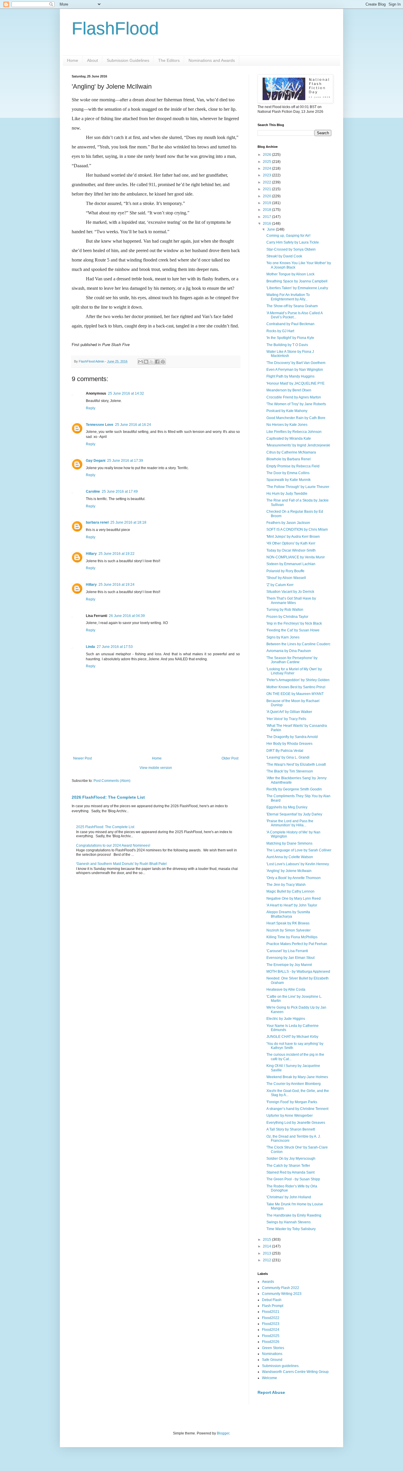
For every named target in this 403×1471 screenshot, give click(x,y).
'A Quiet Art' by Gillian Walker (289, 712)
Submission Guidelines (128, 60)
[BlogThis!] (146, 362)
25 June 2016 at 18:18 (128, 522)
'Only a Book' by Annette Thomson (293, 878)
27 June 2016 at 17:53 (115, 647)
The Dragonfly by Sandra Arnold (292, 737)
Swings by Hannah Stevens (288, 1222)
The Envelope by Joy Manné (289, 965)
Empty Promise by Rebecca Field (293, 466)
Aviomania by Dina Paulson (288, 651)
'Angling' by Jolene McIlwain (289, 871)
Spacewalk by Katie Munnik (288, 480)
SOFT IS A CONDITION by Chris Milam (297, 529)
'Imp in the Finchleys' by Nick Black (294, 623)
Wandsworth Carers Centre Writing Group (295, 1372)
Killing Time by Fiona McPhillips (291, 937)
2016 (267, 223)
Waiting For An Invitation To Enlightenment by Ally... (288, 297)
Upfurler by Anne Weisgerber (289, 1115)
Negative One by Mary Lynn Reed (293, 898)
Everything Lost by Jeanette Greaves (295, 1123)
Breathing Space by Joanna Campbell (296, 281)
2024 (267, 168)
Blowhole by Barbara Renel (288, 459)
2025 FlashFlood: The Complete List (105, 827)
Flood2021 (270, 1312)
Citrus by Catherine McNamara (291, 452)
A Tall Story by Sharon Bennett (290, 1129)
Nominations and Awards (212, 60)
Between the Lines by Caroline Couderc (298, 644)
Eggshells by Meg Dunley (286, 807)
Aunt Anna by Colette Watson (289, 857)
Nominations (272, 1354)
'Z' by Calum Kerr (280, 585)
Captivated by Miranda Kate (288, 438)
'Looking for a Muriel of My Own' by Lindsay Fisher (294, 671)
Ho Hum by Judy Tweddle (286, 494)
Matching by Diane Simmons (289, 843)
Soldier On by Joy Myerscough (290, 1158)
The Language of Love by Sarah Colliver (298, 850)
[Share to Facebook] (157, 362)
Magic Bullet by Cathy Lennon (290, 891)
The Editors (169, 60)
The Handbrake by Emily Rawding (293, 1215)
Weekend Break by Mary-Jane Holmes (297, 1077)
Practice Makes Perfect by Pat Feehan (296, 944)
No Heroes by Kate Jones (286, 425)
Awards (268, 1282)
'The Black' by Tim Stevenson (289, 771)
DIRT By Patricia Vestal (284, 751)
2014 (267, 1246)
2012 (267, 1260)
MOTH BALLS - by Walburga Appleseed (298, 971)
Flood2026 (270, 1342)
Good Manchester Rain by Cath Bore (295, 418)
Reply (90, 408)
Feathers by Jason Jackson (288, 523)
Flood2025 (270, 1336)
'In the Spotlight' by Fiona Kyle (290, 338)
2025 (267, 162)
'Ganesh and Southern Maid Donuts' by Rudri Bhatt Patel (121, 864)
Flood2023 (270, 1324)
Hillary (91, 554)
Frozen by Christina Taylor (287, 617)
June (271, 229)
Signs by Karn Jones (282, 637)
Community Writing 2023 (282, 1294)
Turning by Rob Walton (284, 610)
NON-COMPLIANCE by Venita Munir (295, 557)
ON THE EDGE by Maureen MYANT (295, 694)
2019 (267, 203)
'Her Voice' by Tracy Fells (286, 719)
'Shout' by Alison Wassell (286, 578)
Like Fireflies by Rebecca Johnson (294, 432)
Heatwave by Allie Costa (285, 989)
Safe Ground (272, 1360)
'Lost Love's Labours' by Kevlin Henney (297, 864)
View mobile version (156, 768)
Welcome (269, 1378)
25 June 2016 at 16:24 (133, 425)
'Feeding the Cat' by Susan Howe (293, 630)
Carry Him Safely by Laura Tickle (292, 242)
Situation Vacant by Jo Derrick (290, 592)
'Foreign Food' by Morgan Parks (291, 1102)
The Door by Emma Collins (287, 473)
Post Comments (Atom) (112, 781)
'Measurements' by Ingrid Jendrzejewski (298, 445)
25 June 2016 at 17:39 (125, 461)
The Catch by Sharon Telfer (288, 1166)
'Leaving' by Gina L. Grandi (287, 757)
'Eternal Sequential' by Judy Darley (294, 814)
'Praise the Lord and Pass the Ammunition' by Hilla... (289, 823)
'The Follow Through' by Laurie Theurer (297, 487)
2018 (267, 210)
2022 (267, 182)
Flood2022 (270, 1318)
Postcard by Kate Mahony (286, 411)
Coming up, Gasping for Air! (288, 236)
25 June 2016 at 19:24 (117, 585)
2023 (267, 175)
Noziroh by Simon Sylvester (288, 930)
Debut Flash (271, 1300)
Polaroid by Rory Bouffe (285, 571)
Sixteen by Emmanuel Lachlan (290, 564)
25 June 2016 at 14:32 (126, 393)
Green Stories (273, 1348)
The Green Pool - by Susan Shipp (293, 1179)
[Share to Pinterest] (163, 362)
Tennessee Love (99, 425)
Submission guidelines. (280, 1366)
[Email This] (140, 362)
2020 (267, 196)
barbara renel (97, 522)
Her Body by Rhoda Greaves (289, 744)
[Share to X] (152, 362)
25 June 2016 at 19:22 (117, 554)
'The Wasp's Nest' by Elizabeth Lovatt (296, 764)
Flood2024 (270, 1330)
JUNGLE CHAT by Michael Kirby (292, 1037)
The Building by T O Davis (287, 345)
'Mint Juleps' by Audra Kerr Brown (293, 537)
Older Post (230, 758)
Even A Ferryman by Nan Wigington (294, 370)
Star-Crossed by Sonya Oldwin (291, 249)
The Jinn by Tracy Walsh (286, 885)
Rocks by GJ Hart (280, 331)
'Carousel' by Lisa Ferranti (287, 951)
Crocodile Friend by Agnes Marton (293, 397)
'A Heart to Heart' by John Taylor (291, 905)
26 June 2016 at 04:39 (127, 616)
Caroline (93, 491)
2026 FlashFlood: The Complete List (108, 797)
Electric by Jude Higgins (285, 1019)
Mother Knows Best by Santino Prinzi (295, 687)
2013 (267, 1253)
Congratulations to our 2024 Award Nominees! (113, 845)
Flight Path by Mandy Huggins (290, 376)
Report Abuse (271, 1392)
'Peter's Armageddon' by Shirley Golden (298, 680)
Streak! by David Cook (284, 256)
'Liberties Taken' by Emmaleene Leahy (297, 288)
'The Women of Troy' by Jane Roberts (296, 404)
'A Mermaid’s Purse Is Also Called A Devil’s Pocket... (294, 315)
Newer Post (82, 758)
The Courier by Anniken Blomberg (293, 1084)
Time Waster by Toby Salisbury (291, 1229)
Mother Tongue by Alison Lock (290, 274)
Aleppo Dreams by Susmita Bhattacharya (288, 914)
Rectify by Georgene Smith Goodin (294, 789)
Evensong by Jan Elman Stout (290, 958)
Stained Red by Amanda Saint (290, 1172)
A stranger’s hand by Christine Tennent (297, 1109)
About (92, 60)
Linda (90, 647)
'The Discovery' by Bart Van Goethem (295, 363)
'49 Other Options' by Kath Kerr (290, 543)
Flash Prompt (272, 1306)
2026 (267, 155)
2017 (267, 217)
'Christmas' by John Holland (288, 1197)
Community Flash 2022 (280, 1288)
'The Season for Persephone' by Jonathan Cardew (291, 660)
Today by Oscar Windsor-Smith (291, 550)
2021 (267, 189)
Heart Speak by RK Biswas (287, 923)
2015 (267, 1239)
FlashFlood (115, 28)
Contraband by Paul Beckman (290, 324)
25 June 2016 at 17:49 (120, 491)
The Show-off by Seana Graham (292, 306)
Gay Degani (95, 461)
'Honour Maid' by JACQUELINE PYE (295, 383)
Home (72, 60)
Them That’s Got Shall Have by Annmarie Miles (291, 600)
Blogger (223, 1433)
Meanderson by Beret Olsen (288, 390)
